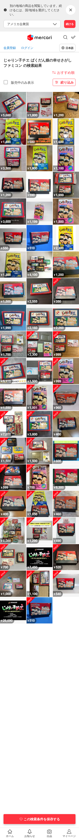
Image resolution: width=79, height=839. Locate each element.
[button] (65, 38)
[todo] (73, 37)
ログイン (27, 48)
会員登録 (10, 48)
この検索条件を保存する (42, 819)
